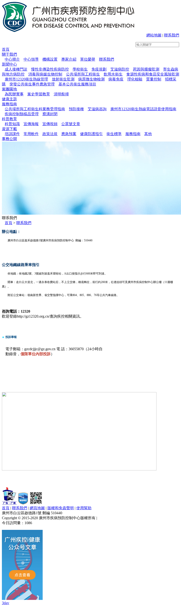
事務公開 (9, 139)
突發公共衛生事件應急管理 (32, 84)
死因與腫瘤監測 (146, 69)
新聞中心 (9, 64)
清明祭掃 (61, 94)
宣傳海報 (31, 124)
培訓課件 (12, 134)
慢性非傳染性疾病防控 (50, 69)
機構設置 (50, 59)
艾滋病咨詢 (97, 109)
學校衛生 (80, 69)
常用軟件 (31, 134)
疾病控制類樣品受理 (22, 114)
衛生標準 (114, 134)
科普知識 (12, 124)
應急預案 (68, 134)
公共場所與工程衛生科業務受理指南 (35, 109)
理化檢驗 (134, 79)
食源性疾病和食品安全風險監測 (152, 74)
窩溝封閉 (50, 114)
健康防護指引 (91, 134)
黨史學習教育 (38, 94)
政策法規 (50, 134)
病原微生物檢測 (91, 79)
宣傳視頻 (50, 124)
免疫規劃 (99, 69)
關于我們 (9, 54)
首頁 (5, 49)
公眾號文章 (70, 124)
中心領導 (31, 59)
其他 (148, 134)
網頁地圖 (37, 508)
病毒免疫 (115, 79)
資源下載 (9, 129)
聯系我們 (171, 35)
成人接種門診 (16, 69)
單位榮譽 (87, 59)
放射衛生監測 (63, 79)
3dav (5, 603)
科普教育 (9, 119)
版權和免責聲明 (60, 508)
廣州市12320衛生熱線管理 (26, 79)
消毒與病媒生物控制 (45, 74)
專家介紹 (68, 59)
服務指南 (9, 104)
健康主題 (9, 99)
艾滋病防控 (119, 69)
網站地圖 (153, 35)
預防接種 (76, 109)
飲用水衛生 (113, 74)
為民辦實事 (14, 94)
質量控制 (153, 79)
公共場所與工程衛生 (83, 74)
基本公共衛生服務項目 (77, 84)
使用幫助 (83, 508)
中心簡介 (12, 59)
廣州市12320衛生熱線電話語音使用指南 (143, 109)
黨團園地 (9, 89)
